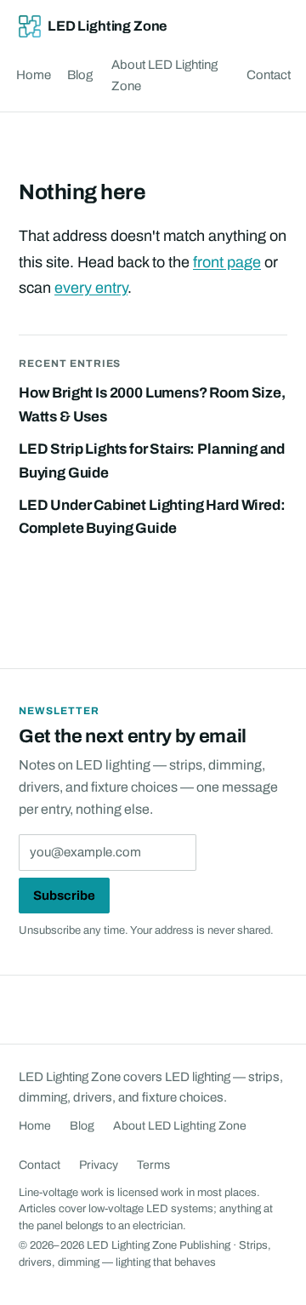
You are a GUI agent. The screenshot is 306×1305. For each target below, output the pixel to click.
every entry (91, 287)
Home (33, 75)
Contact (268, 75)
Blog (80, 75)
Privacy (98, 1165)
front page (227, 262)
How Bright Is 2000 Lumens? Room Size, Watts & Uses (152, 405)
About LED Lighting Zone (164, 75)
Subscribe (64, 895)
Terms (153, 1165)
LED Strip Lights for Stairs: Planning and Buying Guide (152, 461)
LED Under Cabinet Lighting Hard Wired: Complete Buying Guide (152, 517)
